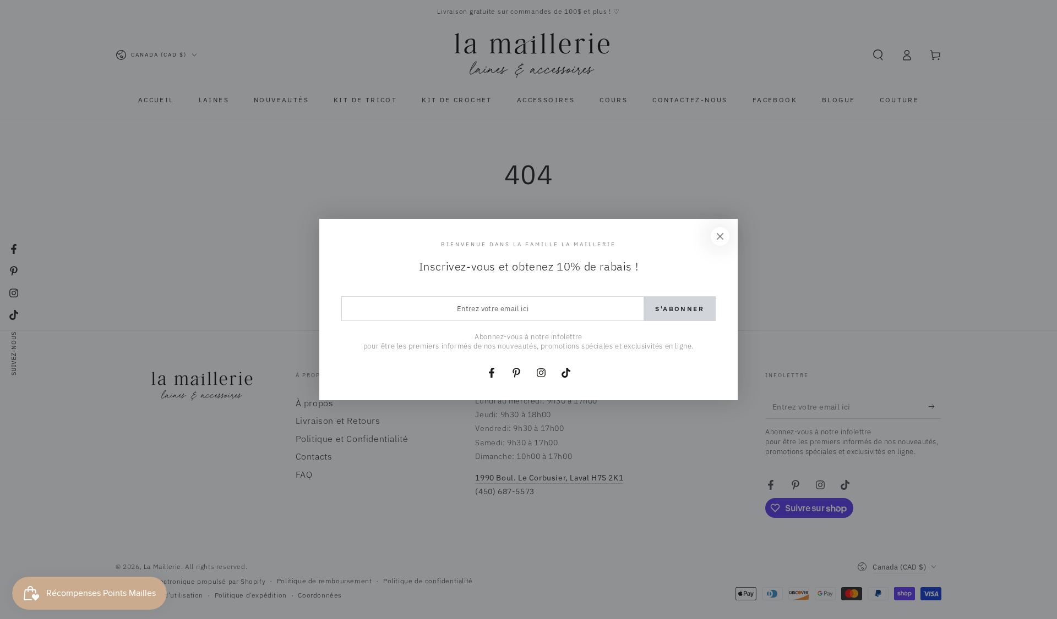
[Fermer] (720, 236)
